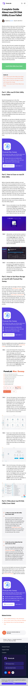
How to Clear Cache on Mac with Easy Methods (15, 620)
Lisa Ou (11, 20)
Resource (9, 639)
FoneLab (5, 639)
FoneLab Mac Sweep (10, 152)
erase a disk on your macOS (17, 294)
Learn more (18, 165)
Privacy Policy (11, 681)
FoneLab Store (11, 663)
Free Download (9, 165)
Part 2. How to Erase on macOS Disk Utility (13, 78)
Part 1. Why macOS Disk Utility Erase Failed (13, 76)
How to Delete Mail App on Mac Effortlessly (14, 618)
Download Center (12, 667)
